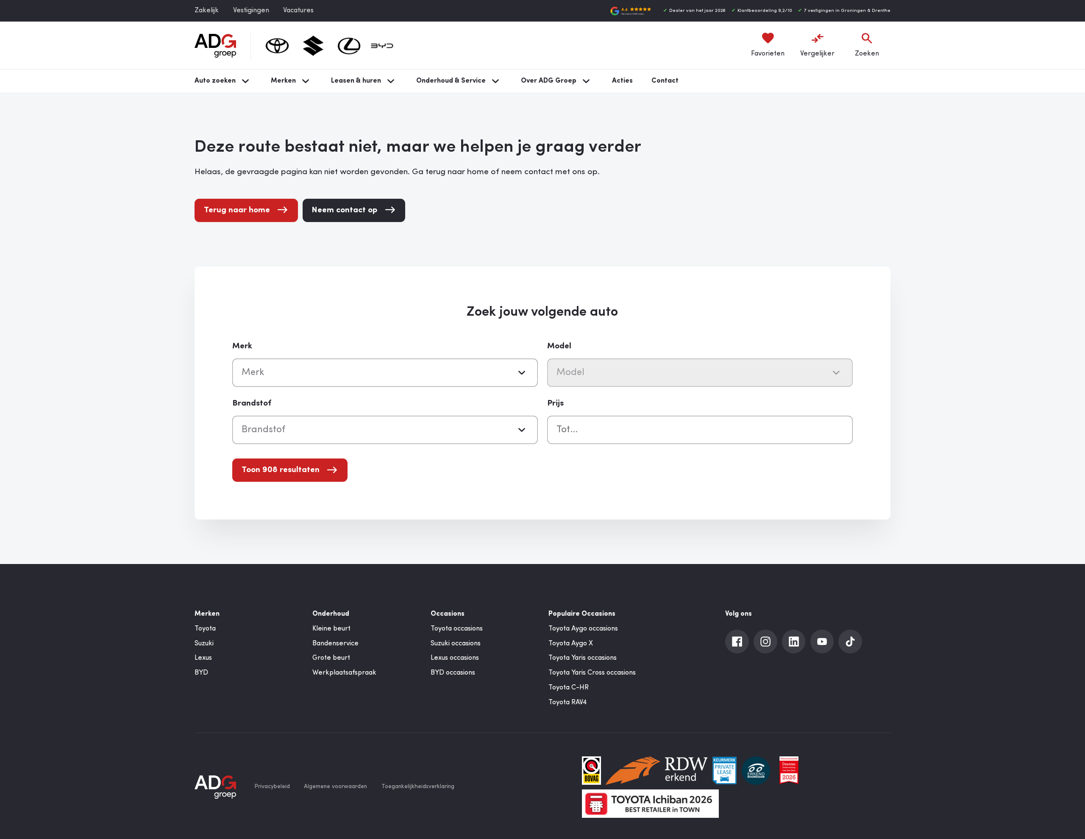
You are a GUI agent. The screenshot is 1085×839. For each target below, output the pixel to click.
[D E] (756, 770)
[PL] (724, 770)
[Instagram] (765, 641)
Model (559, 346)
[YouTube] (822, 641)
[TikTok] (850, 641)
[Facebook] (737, 641)
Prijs (555, 403)
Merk (242, 346)
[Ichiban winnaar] (650, 803)
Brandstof (251, 403)
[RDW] (656, 770)
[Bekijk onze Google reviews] (630, 11)
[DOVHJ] (789, 770)
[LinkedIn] (794, 641)
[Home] (215, 46)
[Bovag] (591, 770)
